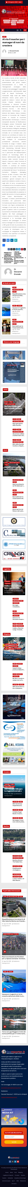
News (4, 36)
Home (6, 1172)
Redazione (23, 1181)
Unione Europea (6, 1181)
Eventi (6, 840)
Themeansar (14, 1169)
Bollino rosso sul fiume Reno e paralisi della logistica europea (13, 588)
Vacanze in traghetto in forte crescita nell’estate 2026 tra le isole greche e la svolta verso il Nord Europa (12, 997)
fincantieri (14, 20)
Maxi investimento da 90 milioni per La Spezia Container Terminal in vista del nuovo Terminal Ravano (14, 958)
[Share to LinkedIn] (11, 241)
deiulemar (6, 22)
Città (6, 401)
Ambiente (10, 1178)
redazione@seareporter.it (9, 1097)
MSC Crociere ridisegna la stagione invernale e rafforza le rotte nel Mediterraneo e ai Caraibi (14, 792)
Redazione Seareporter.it (16, 300)
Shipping (18, 648)
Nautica (12, 840)
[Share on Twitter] (8, 241)
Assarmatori (7, 20)
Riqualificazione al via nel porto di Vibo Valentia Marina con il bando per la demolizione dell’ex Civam (13, 921)
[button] (21, 30)
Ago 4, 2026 (9, 656)
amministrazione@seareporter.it (11, 1088)
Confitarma (20, 22)
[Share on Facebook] (4, 241)
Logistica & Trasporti (8, 1175)
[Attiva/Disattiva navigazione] (17, 30)
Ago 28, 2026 (16, 297)
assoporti (21, 20)
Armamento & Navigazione (11, 644)
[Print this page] (15, 241)
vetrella (14, 24)
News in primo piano (17, 289)
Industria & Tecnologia (20, 1178)
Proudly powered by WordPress (9, 1167)
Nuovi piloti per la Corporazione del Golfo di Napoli (17, 327)
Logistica (7, 581)
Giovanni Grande (14, 51)
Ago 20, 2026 (16, 329)
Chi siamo (14, 1183)
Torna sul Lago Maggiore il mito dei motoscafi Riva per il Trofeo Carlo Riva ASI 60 (13, 846)
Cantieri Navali (16, 874)
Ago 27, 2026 (10, 590)
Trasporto (7, 583)
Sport (13, 1181)
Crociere (7, 784)
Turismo (20, 305)
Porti (14, 291)
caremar (13, 22)
